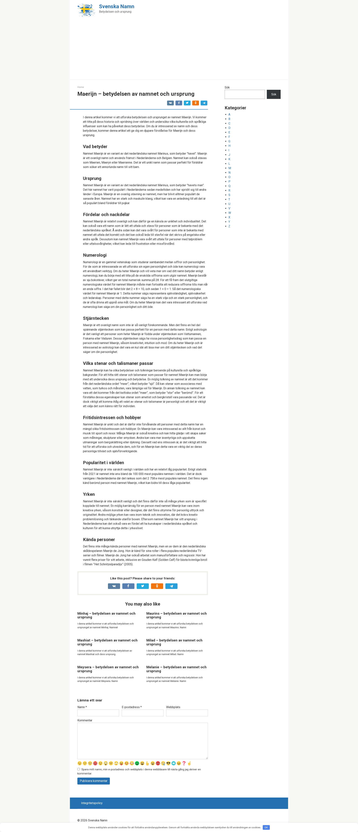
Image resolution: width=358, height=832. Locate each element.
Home (80, 87)
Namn (82, 707)
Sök (227, 87)
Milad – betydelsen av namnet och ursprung (174, 642)
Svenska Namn (116, 6)
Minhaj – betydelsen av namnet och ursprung (106, 615)
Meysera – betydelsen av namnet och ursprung (108, 669)
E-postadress (132, 707)
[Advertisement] (179, 52)
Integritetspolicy (92, 803)
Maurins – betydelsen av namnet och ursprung (176, 615)
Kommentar (84, 720)
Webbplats (173, 707)
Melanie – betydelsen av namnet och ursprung (176, 669)
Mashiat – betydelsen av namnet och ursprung (107, 642)
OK (266, 827)
